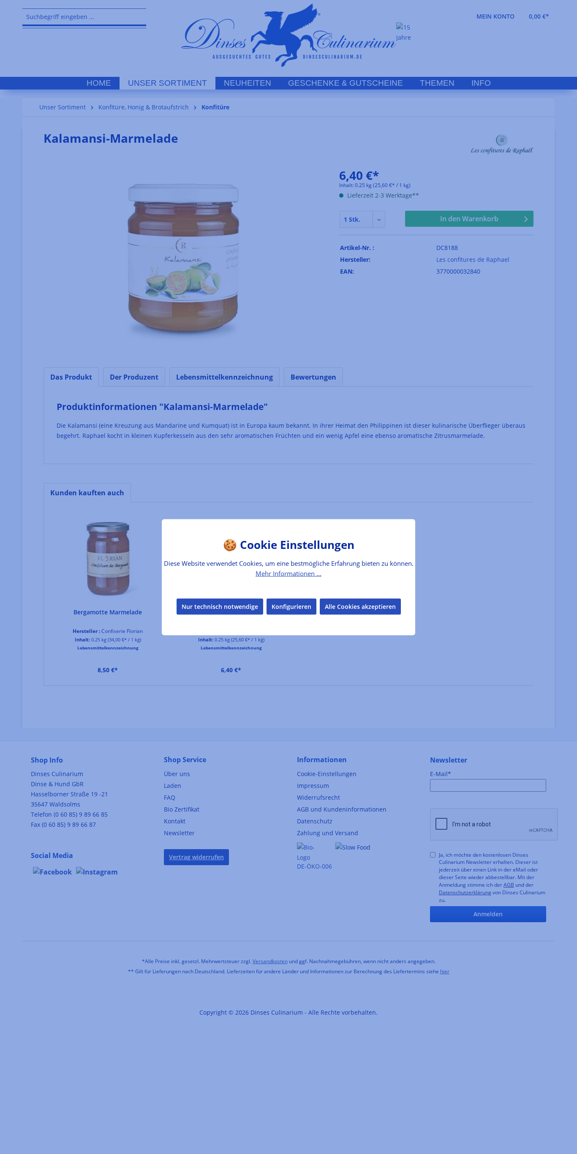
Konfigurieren (291, 607)
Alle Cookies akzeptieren (360, 607)
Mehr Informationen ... (288, 573)
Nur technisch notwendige (220, 607)
